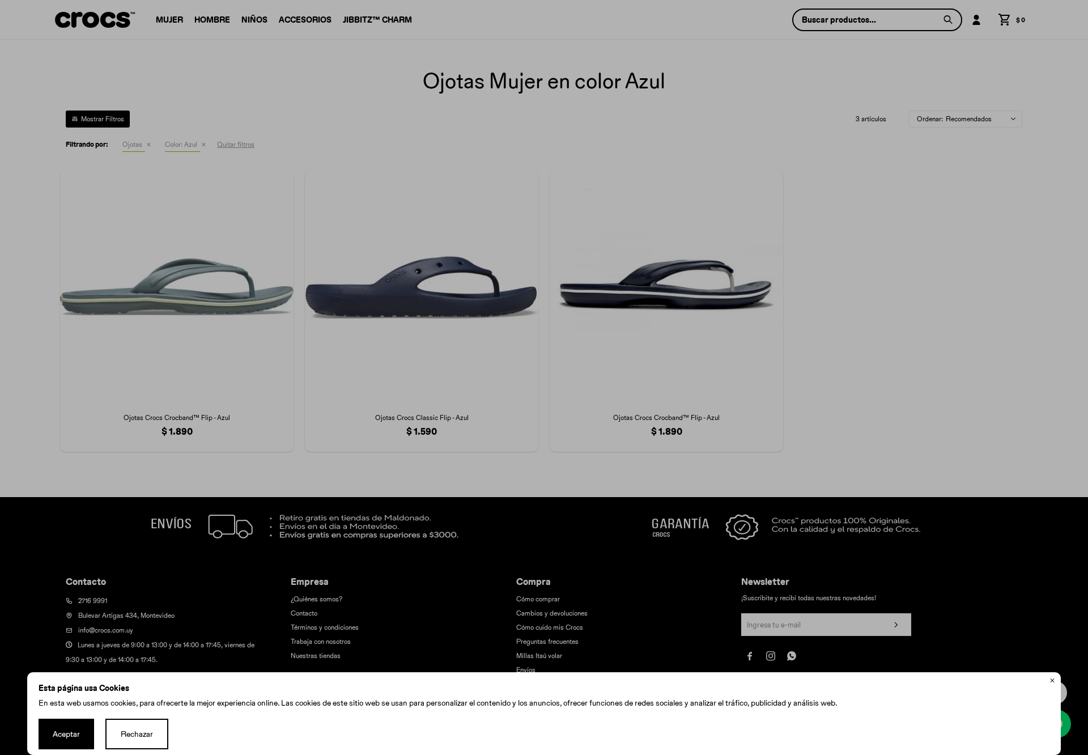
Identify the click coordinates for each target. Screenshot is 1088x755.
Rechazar (137, 734)
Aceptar (66, 734)
